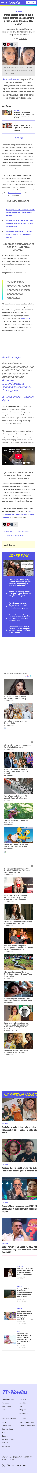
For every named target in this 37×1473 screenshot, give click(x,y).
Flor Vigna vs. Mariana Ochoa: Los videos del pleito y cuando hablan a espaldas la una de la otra (19, 606)
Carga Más (18, 138)
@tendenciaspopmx (12, 357)
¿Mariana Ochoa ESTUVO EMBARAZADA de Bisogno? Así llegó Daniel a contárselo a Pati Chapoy (20, 630)
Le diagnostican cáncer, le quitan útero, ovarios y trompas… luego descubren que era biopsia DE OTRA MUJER (25, 1338)
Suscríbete (31, 2)
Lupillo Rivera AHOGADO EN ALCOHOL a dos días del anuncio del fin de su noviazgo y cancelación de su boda (25, 1315)
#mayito (8, 380)
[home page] (13, 2)
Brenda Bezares (23, 531)
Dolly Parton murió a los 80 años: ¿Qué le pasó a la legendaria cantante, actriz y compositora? (25, 1271)
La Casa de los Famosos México (14, 535)
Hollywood (20, 1266)
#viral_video (10, 390)
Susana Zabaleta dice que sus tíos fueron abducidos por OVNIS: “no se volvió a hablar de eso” (19, 618)
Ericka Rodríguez (21, 1301)
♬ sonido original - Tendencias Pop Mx (18, 398)
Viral (15, 123)
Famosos (18, 11)
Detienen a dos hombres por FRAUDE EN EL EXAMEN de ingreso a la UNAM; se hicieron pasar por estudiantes (24, 128)
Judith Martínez (23, 39)
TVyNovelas (20, 1278)
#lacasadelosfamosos (16, 387)
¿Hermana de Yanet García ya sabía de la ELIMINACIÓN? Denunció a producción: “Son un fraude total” (20, 582)
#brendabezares (13, 384)
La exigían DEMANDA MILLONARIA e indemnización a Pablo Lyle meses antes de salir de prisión (24, 1293)
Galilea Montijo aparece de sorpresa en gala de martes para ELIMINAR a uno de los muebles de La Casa (20, 594)
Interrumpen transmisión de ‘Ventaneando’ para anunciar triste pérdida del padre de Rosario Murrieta (24, 115)
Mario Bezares (8, 531)
